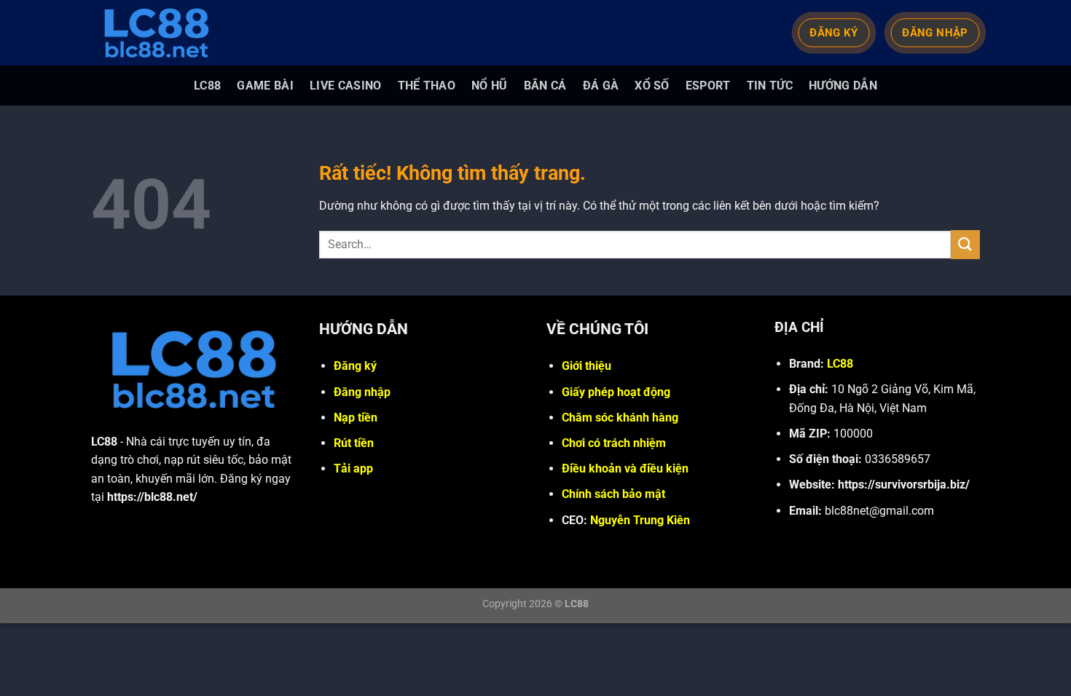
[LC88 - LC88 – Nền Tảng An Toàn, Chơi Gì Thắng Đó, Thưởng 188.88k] (164, 33)
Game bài (265, 85)
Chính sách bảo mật (613, 494)
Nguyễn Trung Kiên (640, 520)
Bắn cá (545, 85)
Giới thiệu (586, 366)
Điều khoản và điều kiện (625, 468)
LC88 (207, 85)
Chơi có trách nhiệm (614, 443)
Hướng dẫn (843, 85)
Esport (708, 85)
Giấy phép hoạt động (616, 392)
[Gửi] (965, 244)
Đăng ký (355, 366)
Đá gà (601, 85)
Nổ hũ (489, 85)
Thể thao (427, 85)
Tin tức (770, 85)
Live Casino (346, 85)
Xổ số (652, 85)
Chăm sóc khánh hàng (620, 417)
